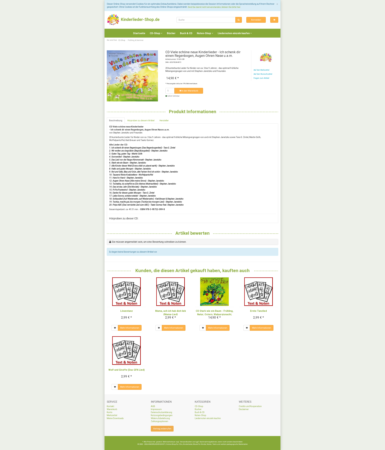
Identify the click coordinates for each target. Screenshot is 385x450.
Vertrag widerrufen (162, 428)
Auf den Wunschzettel (263, 74)
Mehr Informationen (129, 328)
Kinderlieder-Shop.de (140, 19)
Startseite (139, 33)
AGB (153, 406)
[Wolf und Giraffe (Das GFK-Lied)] (126, 350)
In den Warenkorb (189, 91)
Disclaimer (244, 409)
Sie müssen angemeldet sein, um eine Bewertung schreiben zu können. (149, 241)
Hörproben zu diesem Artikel (140, 120)
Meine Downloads (115, 418)
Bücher (171, 33)
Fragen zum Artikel (261, 78)
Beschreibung (115, 120)
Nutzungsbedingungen (161, 415)
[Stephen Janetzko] (265, 57)
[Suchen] (238, 20)
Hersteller (164, 120)
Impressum (156, 409)
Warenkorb (112, 409)
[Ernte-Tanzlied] (258, 291)
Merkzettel (112, 415)
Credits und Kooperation (250, 406)
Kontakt (110, 406)
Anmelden (256, 20)
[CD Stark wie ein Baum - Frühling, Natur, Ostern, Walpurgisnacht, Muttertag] (214, 291)
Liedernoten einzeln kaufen (234, 33)
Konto (109, 412)
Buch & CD (186, 33)
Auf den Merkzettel (261, 70)
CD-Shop (155, 33)
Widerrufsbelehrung (160, 418)
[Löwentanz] (126, 291)
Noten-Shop (204, 33)
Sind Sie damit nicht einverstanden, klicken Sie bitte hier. (214, 7)
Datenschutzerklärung (161, 412)
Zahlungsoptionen (159, 421)
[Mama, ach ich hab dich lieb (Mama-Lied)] (170, 291)
